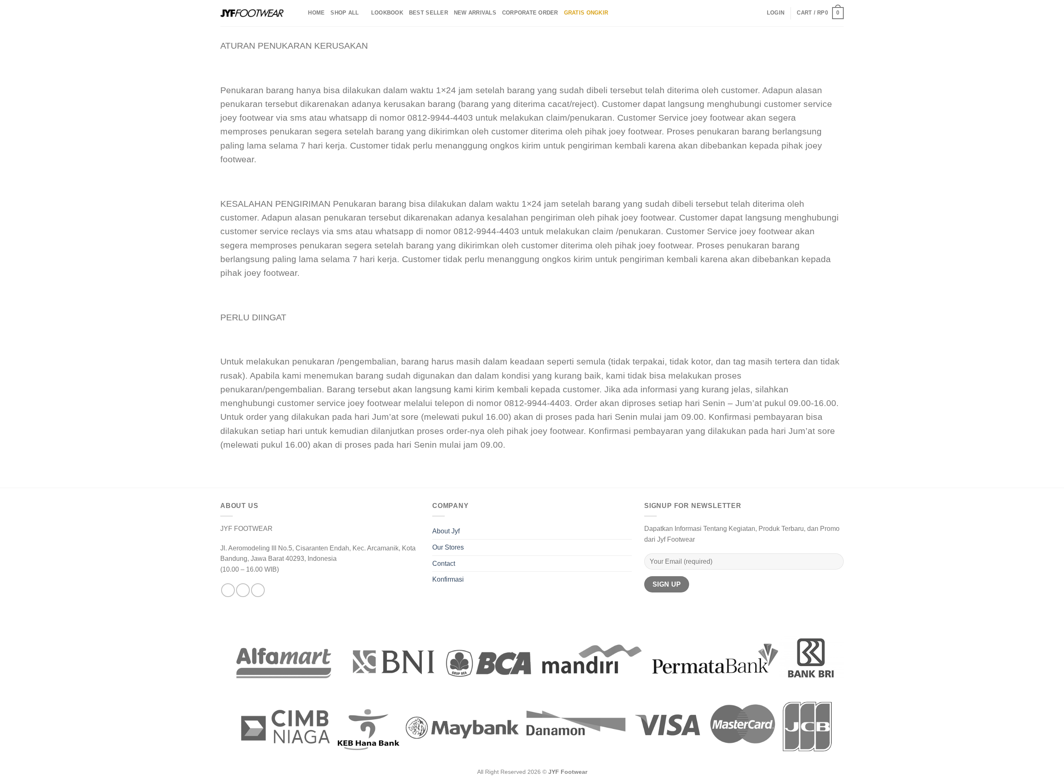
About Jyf (446, 531)
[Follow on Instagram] (243, 590)
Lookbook (387, 13)
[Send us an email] (258, 590)
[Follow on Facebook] (228, 590)
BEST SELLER (428, 13)
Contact (443, 563)
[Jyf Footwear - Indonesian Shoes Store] (251, 13)
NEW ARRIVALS (475, 13)
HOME (316, 13)
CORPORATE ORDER (530, 13)
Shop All (344, 13)
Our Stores (448, 547)
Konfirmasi (448, 579)
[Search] (299, 13)
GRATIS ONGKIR (586, 13)
